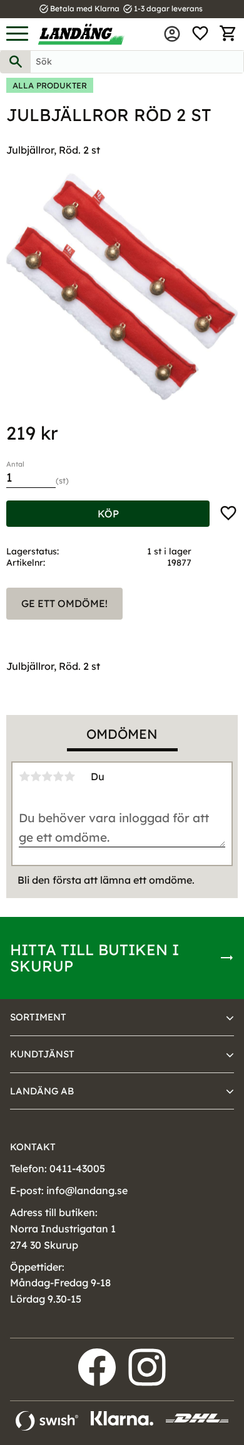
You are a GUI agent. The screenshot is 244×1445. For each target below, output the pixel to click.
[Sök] (16, 62)
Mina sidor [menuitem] (172, 33)
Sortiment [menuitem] (38, 1017)
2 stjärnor (35, 776)
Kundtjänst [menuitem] (42, 1054)
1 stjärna (24, 776)
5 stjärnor (69, 776)
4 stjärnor (58, 776)
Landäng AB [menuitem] (42, 1091)
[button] (17, 34)
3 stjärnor (47, 776)
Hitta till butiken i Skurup (94, 957)
